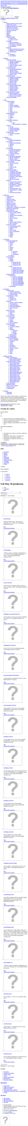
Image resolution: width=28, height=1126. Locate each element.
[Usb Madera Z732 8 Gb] (13, 829)
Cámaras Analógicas (14, 128)
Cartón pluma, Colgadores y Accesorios (16, 207)
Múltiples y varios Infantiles (16, 50)
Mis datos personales (8, 1101)
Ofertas (5, 464)
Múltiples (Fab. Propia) (12, 27)
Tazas (11, 108)
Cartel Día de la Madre (15, 160)
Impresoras (15, 251)
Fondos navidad (13, 227)
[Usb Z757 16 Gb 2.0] (13, 579)
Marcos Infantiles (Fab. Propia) (17, 49)
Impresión (9, 301)
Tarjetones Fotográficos (15, 306)
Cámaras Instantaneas (15, 129)
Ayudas (5, 1092)
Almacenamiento (11, 113)
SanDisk (12, 117)
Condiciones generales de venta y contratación (14, 1091)
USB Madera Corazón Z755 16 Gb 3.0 (12, 614)
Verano (11, 165)
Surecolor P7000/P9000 (18, 282)
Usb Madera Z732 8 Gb (8, 831)
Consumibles (16, 254)
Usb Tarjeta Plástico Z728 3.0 (10, 705)
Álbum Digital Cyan (14, 374)
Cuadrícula (6, 489)
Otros (11, 147)
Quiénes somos (7, 1074)
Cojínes (11, 344)
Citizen (11, 244)
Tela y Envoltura (13, 223)
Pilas (11, 121)
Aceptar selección (13, 444)
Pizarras (11, 349)
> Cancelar (3, 442)
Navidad (9, 180)
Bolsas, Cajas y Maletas (15, 96)
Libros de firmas (13, 294)
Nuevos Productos (14, 338)
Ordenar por (3, 492)
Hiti (10, 246)
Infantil (11, 220)
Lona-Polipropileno (14, 305)
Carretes (11, 126)
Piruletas (12, 321)
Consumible (6, 239)
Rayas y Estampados (14, 231)
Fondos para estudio (11, 224)
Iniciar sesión (4, 5)
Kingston (12, 114)
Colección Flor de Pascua (16, 181)
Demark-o (12, 314)
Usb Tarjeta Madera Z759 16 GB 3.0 (11, 675)
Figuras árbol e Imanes (15, 175)
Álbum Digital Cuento (15, 368)
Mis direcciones (7, 1099)
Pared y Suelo (13, 230)
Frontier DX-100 (17, 262)
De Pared (9, 31)
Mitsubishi (12, 242)
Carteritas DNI (10, 196)
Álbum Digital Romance (15, 358)
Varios (8, 53)
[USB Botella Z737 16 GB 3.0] (13, 642)
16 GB (7, 477)
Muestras (12, 297)
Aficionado (9, 393)
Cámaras (9, 125)
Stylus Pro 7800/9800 (18, 277)
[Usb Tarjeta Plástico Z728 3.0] (13, 702)
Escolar (11, 164)
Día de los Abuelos (14, 163)
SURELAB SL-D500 (18, 273)
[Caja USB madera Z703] (13, 891)
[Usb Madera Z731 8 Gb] (13, 797)
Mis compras (7, 1098)
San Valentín (10, 141)
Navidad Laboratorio (11, 169)
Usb (10, 118)
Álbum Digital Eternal (15, 360)
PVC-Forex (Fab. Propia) (13, 29)
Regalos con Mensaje (15, 151)
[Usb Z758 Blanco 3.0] (13, 959)
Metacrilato (12, 311)
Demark (11, 259)
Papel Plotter (13, 286)
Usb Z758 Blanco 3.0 (8, 962)
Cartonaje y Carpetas (14, 326)
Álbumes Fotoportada (15, 291)
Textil (11, 109)
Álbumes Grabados (14, 62)
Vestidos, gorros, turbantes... (16, 215)
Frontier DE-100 (16, 263)
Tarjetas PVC (13, 177)
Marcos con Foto (11, 310)
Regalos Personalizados (15, 140)
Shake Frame (13, 38)
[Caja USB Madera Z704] (13, 924)
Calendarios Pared (14, 171)
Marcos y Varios (13, 152)
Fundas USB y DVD (12, 206)
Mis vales (6, 1102)
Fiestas (11, 168)
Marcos (5, 22)
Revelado (6, 391)
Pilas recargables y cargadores (20, 124)
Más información (5, 404)
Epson (11, 266)
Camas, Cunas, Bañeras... (16, 212)
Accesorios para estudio (15, 192)
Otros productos (10, 210)
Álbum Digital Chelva (15, 376)
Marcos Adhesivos (11, 204)
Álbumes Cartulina (14, 79)
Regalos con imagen (14, 179)
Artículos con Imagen (15, 133)
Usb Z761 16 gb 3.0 (8, 1023)
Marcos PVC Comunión (15, 43)
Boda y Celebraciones (12, 357)
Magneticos (12, 54)
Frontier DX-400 (17, 265)
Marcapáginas (13, 336)
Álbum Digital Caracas (15, 377)
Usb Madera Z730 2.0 (8, 736)
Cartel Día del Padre (14, 153)
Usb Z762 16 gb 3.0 (8, 1053)
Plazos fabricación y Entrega (10, 1089)
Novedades (6, 452)
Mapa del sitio (7, 1078)
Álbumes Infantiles (11, 67)
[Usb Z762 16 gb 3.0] (13, 1050)
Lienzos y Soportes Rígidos (16, 302)
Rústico (11, 235)
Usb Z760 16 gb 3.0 (8, 993)
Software (12, 255)
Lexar (11, 116)
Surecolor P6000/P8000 (18, 283)
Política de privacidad (9, 1087)
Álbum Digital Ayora (14, 380)
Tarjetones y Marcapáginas (16, 176)
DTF (11, 309)
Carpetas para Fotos (11, 200)
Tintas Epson (13, 275)
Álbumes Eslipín (13, 89)
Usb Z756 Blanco (7, 550)
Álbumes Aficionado (11, 83)
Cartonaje (9, 197)
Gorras (11, 342)
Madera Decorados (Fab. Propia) (14, 26)
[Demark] (6, 15)
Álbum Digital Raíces (15, 366)
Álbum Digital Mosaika (15, 373)
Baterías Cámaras (14, 130)
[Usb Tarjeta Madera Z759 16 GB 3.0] (13, 672)
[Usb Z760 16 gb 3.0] (13, 991)
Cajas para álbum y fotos (15, 293)
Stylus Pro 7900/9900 (18, 281)
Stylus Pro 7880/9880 (18, 278)
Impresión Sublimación (12, 240)
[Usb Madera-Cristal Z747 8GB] (13, 860)
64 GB (7, 480)
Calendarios (12, 325)
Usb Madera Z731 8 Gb (8, 800)
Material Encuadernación (12, 208)
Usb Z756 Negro (7, 518)
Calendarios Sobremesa (15, 173)
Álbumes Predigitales (12, 97)
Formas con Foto (11, 315)
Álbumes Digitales (8, 356)
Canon (11, 243)
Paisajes (11, 228)
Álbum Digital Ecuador (15, 378)
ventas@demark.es (12, 1110)
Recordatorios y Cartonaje (16, 184)
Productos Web (10, 132)
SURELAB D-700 (17, 267)
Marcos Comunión (14, 42)
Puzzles (11, 350)
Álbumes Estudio (11, 75)
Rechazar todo (4, 405)
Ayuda (5, 1075)
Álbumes (6, 58)
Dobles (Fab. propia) (11, 24)
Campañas (6, 137)
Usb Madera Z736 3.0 (8, 767)
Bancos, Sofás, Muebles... (16, 222)
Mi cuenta (3, 1095)
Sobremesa (12, 317)
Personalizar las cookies (14, 404)
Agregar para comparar (9, 528)
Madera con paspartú (11, 30)
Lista (5, 490)
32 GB (7, 478)
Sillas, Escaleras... (14, 218)
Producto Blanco (10, 101)
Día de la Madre (10, 155)
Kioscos (14, 252)
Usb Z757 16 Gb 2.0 (8, 582)
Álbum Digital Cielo (14, 370)
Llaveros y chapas (14, 348)
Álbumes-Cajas (10, 290)
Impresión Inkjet (10, 256)
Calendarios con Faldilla (15, 172)
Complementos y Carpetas (16, 189)
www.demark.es (9, 1112)
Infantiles (9, 47)
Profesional (6, 195)
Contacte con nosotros (6, 6)
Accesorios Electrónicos (12, 120)
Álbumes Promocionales (15, 85)
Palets (11, 313)
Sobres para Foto (11, 199)
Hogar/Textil (13, 346)
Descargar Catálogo (8, 1079)
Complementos (10, 388)
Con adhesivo (13, 55)
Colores (11, 234)
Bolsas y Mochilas (14, 105)
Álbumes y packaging (15, 185)
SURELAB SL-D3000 (18, 270)
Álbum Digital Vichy (14, 364)
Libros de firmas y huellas (16, 65)
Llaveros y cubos (14, 39)
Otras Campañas (10, 161)
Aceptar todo (21, 444)
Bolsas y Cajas (13, 66)
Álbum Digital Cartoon (15, 369)
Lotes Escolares (13, 303)
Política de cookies (8, 1088)
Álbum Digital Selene (15, 362)
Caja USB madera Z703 (9, 894)
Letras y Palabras (14, 322)
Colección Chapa (11, 387)
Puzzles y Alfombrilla (15, 106)
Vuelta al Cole (13, 167)
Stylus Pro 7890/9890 (18, 279)
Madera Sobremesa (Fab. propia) (14, 23)
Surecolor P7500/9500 (18, 285)
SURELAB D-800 (17, 269)
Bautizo (14, 332)
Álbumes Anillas (13, 86)
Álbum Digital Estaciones (16, 365)
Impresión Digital (11, 324)
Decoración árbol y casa (15, 188)
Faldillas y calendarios (15, 183)
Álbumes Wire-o (13, 63)
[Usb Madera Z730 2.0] (13, 733)
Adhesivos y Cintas (11, 203)
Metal (8, 34)
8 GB (7, 475)
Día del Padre (10, 148)
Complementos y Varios (12, 295)
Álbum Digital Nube (14, 381)
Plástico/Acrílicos (11, 37)
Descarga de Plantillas (9, 1077)
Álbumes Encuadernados (15, 61)
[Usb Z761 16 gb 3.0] (13, 1020)
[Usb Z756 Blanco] (13, 547)
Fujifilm (11, 247)
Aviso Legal (6, 1085)
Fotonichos (12, 345)
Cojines (11, 104)
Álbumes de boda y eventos (13, 92)
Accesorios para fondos (15, 226)
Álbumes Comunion (11, 59)
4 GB (7, 474)
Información (4, 1082)
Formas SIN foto (13, 112)
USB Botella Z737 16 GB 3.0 (10, 645)
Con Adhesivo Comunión (16, 45)
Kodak (11, 248)
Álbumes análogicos (14, 93)
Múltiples (9, 35)
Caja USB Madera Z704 (9, 927)
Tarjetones (12, 329)
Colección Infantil (11, 383)
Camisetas (12, 102)
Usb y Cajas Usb (14, 307)
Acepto (10, 405)
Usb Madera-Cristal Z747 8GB (10, 863)
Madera (8, 33)
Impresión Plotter (11, 274)
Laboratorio (6, 289)
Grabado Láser (13, 299)
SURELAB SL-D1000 (18, 271)
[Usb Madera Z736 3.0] (13, 765)
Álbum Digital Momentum (16, 372)
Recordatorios (13, 46)
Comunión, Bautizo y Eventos (14, 361)
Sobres (11, 328)
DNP (11, 250)
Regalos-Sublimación (12, 337)
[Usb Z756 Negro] (13, 515)
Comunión (9, 41)
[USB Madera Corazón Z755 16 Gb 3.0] (13, 611)
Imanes (11, 319)
